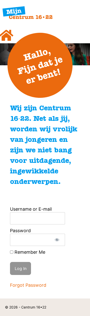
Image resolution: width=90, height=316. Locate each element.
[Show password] (57, 240)
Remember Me (29, 252)
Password (20, 230)
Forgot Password (28, 285)
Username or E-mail (31, 209)
